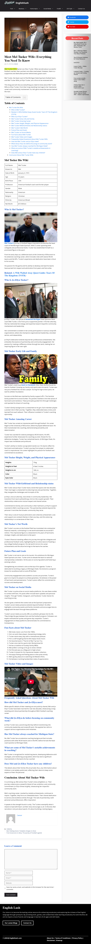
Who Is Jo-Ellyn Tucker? (19, 117)
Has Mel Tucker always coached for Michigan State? (29, 146)
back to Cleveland (28, 385)
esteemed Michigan (33, 319)
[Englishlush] (9, 3)
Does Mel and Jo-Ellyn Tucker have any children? (28, 153)
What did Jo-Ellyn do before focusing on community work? (31, 144)
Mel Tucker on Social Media (21, 132)
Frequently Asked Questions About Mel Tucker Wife (29, 139)
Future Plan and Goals (19, 130)
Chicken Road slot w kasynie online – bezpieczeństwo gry (79, 86)
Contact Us (81, 8)
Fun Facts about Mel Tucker (21, 135)
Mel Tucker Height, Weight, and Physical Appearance (29, 123)
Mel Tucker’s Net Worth (19, 128)
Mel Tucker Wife (10, 69)
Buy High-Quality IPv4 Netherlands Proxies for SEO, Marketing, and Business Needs (80, 45)
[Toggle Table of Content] (24, 97)
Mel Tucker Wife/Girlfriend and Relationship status (29, 126)
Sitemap (59, 940)
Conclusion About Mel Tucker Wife (21, 155)
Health (59, 8)
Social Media (47, 8)
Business (21, 8)
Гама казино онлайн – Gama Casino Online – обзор (80, 79)
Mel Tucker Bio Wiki (16, 107)
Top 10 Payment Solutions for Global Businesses (81, 58)
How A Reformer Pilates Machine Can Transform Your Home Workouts (80, 52)
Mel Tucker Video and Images (21, 137)
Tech (11, 8)
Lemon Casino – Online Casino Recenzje (80, 67)
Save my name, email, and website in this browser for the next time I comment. (30, 888)
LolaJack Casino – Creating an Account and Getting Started (81, 73)
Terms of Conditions (62, 938)
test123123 (76, 62)
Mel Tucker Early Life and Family (22, 119)
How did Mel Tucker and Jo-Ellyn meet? (25, 141)
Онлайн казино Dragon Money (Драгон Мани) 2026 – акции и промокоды (81, 93)
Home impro (34, 8)
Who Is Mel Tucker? (18, 110)
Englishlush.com (15, 938)
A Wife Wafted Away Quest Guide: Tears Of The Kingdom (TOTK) (29, 274)
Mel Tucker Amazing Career (21, 121)
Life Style (69, 8)
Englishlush (22, 2)
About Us (50, 938)
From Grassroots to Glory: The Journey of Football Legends (24, 833)
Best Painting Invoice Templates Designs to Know (21, 831)
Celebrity (9, 829)
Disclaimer (51, 940)
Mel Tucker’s (9, 243)
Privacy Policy (77, 938)
